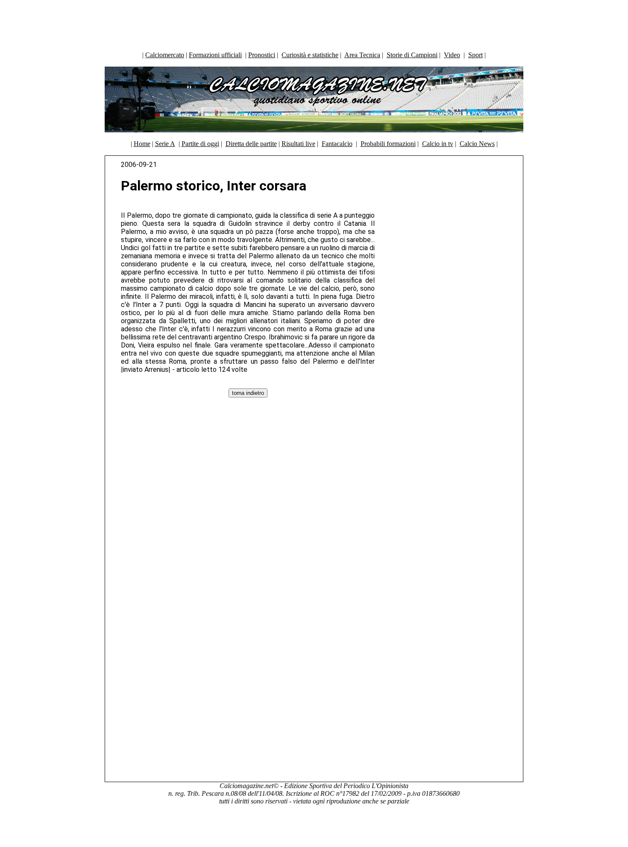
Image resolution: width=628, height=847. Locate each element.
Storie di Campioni (412, 54)
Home (142, 143)
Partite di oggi (200, 143)
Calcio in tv (437, 143)
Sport (475, 54)
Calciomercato (164, 54)
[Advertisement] (314, 23)
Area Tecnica (362, 54)
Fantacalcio (337, 143)
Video (452, 54)
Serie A (165, 143)
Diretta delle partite (251, 143)
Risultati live (298, 143)
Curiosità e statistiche (310, 54)
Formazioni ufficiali (215, 54)
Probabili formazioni (388, 143)
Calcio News (477, 143)
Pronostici (261, 54)
